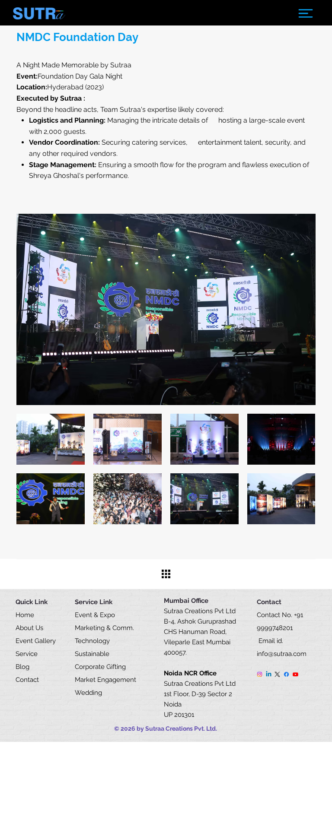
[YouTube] (295, 674)
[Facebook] (286, 674)
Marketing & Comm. (104, 628)
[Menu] (306, 13)
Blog (22, 667)
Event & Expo (95, 615)
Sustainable (93, 654)
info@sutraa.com (281, 654)
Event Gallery (36, 641)
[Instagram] (259, 674)
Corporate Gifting (100, 667)
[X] (277, 674)
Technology (93, 641)
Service (27, 654)
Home (25, 615)
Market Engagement (106, 680)
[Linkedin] (268, 674)
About (25, 628)
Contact (27, 680)
